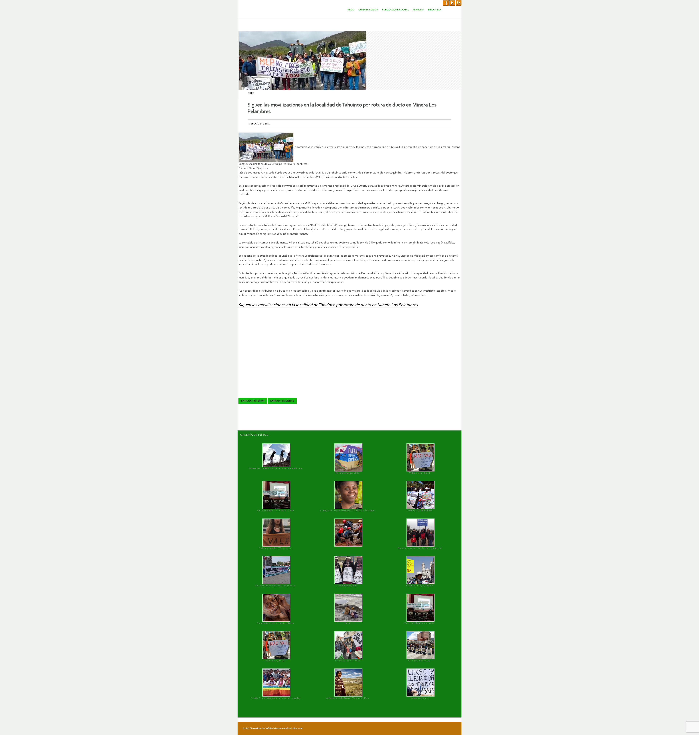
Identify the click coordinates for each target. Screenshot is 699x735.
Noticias (418, 9)
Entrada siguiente (282, 401)
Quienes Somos (368, 9)
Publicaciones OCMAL (395, 9)
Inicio (350, 9)
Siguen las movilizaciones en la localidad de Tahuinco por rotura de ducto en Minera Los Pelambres (328, 305)
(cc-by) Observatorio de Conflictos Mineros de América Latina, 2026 (272, 728)
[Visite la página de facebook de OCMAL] (446, 2)
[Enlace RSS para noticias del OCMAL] (458, 2)
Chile (251, 93)
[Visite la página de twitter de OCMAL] (452, 2)
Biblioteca (434, 9)
